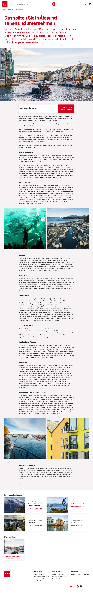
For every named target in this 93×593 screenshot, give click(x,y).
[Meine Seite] (86, 4)
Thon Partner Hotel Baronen (27, 131)
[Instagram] (81, 586)
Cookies (87, 586)
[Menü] (90, 4)
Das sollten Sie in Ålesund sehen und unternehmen (13, 557)
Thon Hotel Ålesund (55, 129)
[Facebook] (78, 586)
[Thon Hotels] (4, 4)
